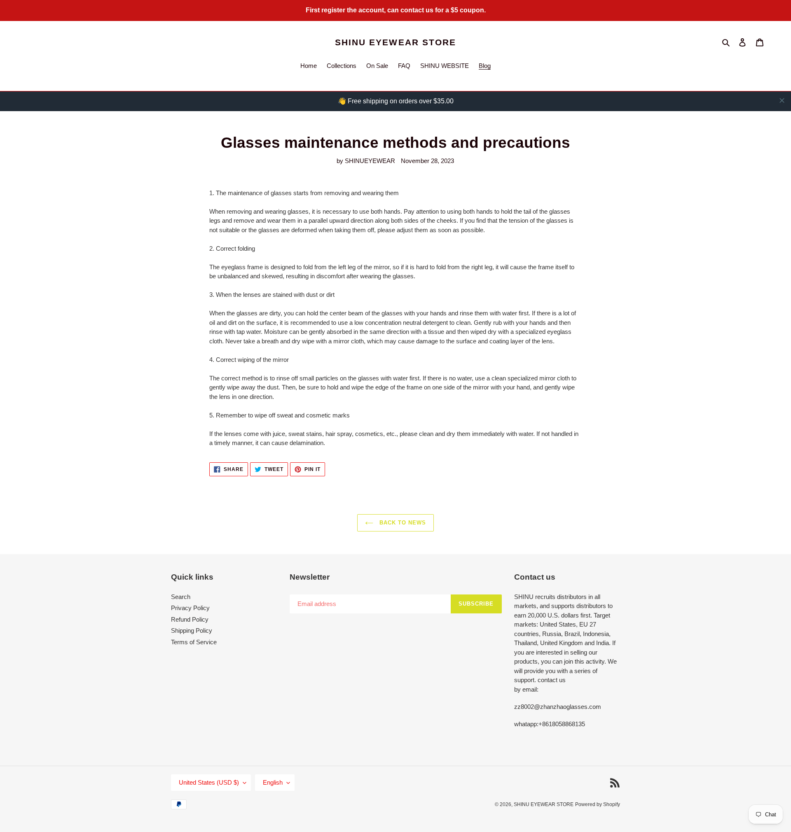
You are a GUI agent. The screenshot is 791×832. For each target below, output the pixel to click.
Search (180, 596)
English (273, 782)
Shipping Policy (191, 630)
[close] (782, 100)
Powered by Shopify (597, 804)
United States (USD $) (209, 782)
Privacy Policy (190, 607)
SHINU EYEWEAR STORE (395, 42)
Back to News (401, 523)
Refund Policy (189, 619)
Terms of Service (194, 642)
